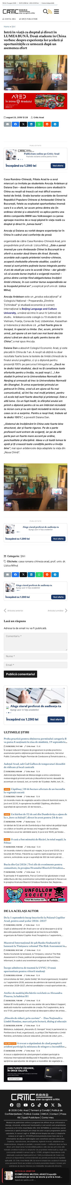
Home (6, 26)
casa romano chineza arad (33, 561)
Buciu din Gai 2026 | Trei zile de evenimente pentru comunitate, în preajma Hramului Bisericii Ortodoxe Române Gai (33, 868)
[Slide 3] (22, 159)
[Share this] (15, 124)
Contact (54, 1114)
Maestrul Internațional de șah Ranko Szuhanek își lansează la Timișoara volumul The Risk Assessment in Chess (34, 946)
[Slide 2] (20, 159)
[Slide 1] (18, 159)
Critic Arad (39, 117)
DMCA (44, 1114)
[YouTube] (26, 1105)
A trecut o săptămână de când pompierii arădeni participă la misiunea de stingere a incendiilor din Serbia (34, 1047)
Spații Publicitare (31, 1117)
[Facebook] (12, 1105)
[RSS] (59, 1105)
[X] (53, 1105)
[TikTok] (39, 1105)
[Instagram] (18, 1105)
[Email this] (7, 124)
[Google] (33, 1105)
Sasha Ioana (30, 822)
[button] (45, 11)
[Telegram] (46, 1105)
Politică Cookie (31, 1114)
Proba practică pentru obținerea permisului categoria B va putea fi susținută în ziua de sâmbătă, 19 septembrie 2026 (35, 742)
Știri (13, 26)
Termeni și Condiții (40, 1110)
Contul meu (48, 1117)
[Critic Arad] (18, 11)
